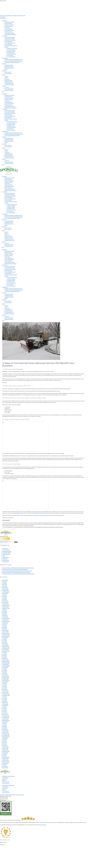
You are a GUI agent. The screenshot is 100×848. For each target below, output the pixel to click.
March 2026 (5, 587)
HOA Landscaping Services (10, 42)
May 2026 (4, 584)
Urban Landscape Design (10, 33)
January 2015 (5, 748)
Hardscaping (7, 27)
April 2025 (4, 599)
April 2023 (4, 628)
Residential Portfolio (9, 66)
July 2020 (4, 668)
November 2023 (5, 618)
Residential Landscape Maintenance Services (13, 59)
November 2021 (5, 648)
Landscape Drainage (6, 551)
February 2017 (5, 714)
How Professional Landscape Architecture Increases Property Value (17, 570)
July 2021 (4, 652)
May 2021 (4, 655)
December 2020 (5, 661)
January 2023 (5, 631)
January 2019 (5, 692)
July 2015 (4, 739)
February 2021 (5, 659)
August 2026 (5, 580)
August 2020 (5, 667)
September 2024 (6, 608)
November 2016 (5, 717)
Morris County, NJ (8, 73)
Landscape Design (8, 23)
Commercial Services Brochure (11, 45)
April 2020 (4, 673)
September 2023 (6, 621)
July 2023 (4, 624)
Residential (4, 20)
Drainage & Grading (8, 26)
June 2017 (4, 708)
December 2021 (5, 646)
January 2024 (5, 617)
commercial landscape (18, 527)
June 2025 (4, 596)
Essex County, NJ (8, 72)
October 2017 (5, 704)
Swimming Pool (5, 560)
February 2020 (5, 676)
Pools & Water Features (9, 30)
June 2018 (4, 698)
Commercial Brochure (9, 83)
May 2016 (4, 726)
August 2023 (5, 623)
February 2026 (5, 589)
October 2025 (5, 590)
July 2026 (4, 581)
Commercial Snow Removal (28, 527)
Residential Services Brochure (10, 34)
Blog (3, 91)
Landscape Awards (8, 80)
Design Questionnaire (9, 88)
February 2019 (5, 690)
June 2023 (4, 625)
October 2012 (5, 763)
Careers (6, 77)
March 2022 (5, 643)
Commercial (4, 35)
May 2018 (4, 699)
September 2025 (6, 592)
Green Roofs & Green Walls (10, 40)
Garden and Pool (6, 549)
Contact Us (7, 87)
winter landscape (51, 527)
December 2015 (5, 733)
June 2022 (4, 639)
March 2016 (5, 729)
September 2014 (6, 751)
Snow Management (8, 41)
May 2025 (4, 597)
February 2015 (5, 747)
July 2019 (4, 683)
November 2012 (5, 761)
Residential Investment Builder (8, 776)
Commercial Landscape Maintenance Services (14, 60)
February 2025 (5, 602)
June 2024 (4, 611)
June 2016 (4, 724)
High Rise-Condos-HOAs (12, 48)
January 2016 (5, 732)
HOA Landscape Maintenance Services (12, 62)
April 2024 (4, 614)
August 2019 (5, 682)
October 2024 (5, 606)
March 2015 (5, 745)
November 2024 (5, 605)
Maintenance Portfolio (9, 67)
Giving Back (7, 79)
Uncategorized (5, 561)
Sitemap (4, 780)
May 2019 (4, 686)
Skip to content (3, 0)
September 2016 (6, 720)
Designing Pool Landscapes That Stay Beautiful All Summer (15, 569)
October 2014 (5, 750)
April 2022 (4, 642)
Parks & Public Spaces (11, 54)
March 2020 (5, 674)
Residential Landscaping (9, 22)
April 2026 (4, 586)
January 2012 (5, 767)
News (3, 555)
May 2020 (4, 671)
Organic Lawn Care (8, 31)
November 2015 (5, 735)
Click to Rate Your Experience (4, 540)
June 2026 (4, 583)
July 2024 (4, 609)
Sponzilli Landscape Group (18, 513)
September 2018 (6, 695)
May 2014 (4, 755)
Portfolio (4, 63)
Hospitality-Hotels (11, 52)
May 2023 (4, 627)
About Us (6, 76)
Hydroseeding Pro (8, 44)
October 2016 (5, 719)
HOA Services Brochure (9, 84)
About (3, 74)
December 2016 (5, 716)
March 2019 (5, 689)
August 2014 (5, 752)
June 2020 (4, 670)
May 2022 (4, 640)
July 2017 (4, 707)
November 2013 (5, 757)
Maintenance (5, 58)
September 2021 (6, 651)
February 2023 (5, 630)
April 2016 (4, 727)
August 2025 (5, 593)
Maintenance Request (9, 90)
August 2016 (5, 721)
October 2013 (5, 758)
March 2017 (5, 713)
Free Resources (5, 777)
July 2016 (4, 723)
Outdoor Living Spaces (9, 24)
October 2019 (5, 679)
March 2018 (5, 702)
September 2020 (6, 665)
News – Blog (4, 778)
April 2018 (4, 701)
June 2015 (4, 741)
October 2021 (5, 649)
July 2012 (4, 764)
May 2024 (4, 612)
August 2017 (5, 705)
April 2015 (4, 744)
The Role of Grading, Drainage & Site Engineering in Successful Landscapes (18, 573)
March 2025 (5, 600)
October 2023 (5, 620)
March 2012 (5, 766)
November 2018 (5, 693)
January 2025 (5, 603)
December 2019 (5, 677)
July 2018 (4, 696)
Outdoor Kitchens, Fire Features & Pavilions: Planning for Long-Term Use (18, 567)
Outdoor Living (5, 557)
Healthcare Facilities (11, 51)
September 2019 (6, 680)
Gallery (6, 69)
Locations (4, 70)
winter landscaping (59, 527)
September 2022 (6, 636)
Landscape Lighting (8, 28)
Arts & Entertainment (11, 56)
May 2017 (4, 710)
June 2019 (4, 685)
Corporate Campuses (11, 49)
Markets (6, 47)
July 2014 (4, 754)
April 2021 (4, 657)
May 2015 (4, 742)
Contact (4, 85)
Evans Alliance (43, 824)
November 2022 (5, 634)
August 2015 (5, 738)
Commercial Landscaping (10, 37)
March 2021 (5, 658)
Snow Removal (45, 527)
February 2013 (5, 760)
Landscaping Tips (6, 554)
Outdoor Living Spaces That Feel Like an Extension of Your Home (16, 572)
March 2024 (5, 615)
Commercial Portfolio (9, 65)
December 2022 (5, 633)
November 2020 (5, 662)
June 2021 (4, 654)
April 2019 (4, 687)
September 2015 (6, 736)
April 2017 (4, 711)
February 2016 (5, 730)
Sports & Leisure (10, 55)
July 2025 (4, 594)
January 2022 (5, 645)
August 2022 (5, 637)
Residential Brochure (9, 81)
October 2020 (5, 664)
